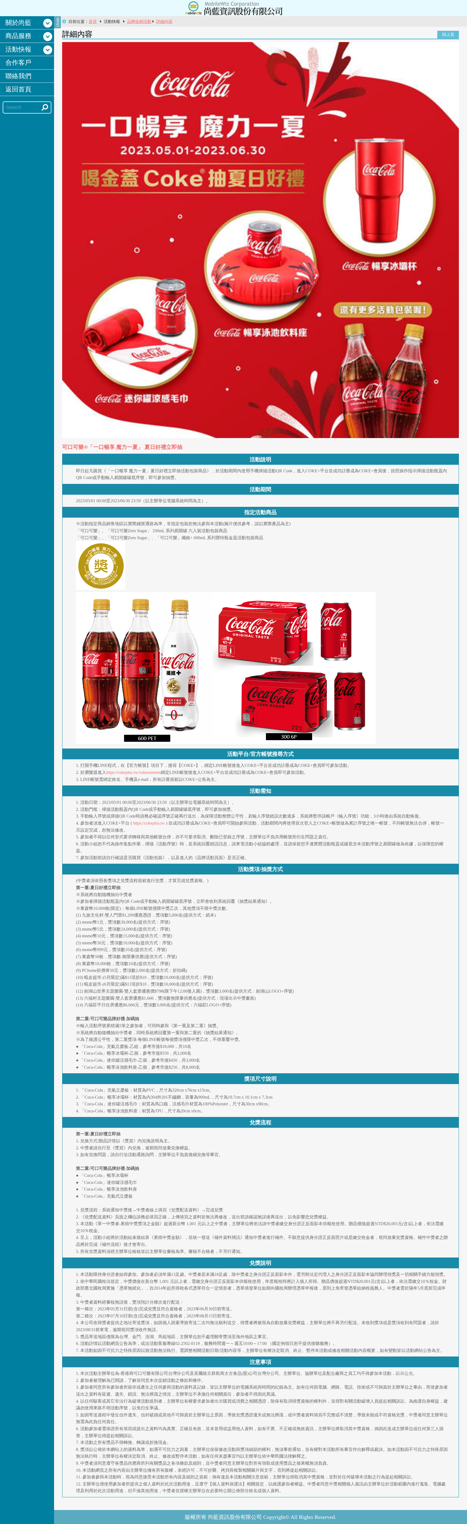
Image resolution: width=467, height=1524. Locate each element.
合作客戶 (18, 62)
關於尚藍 (18, 22)
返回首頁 (18, 89)
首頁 (93, 21)
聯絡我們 (18, 76)
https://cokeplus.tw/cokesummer (133, 772)
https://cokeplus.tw (149, 823)
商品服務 (18, 35)
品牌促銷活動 (139, 21)
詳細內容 (164, 21)
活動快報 (18, 49)
